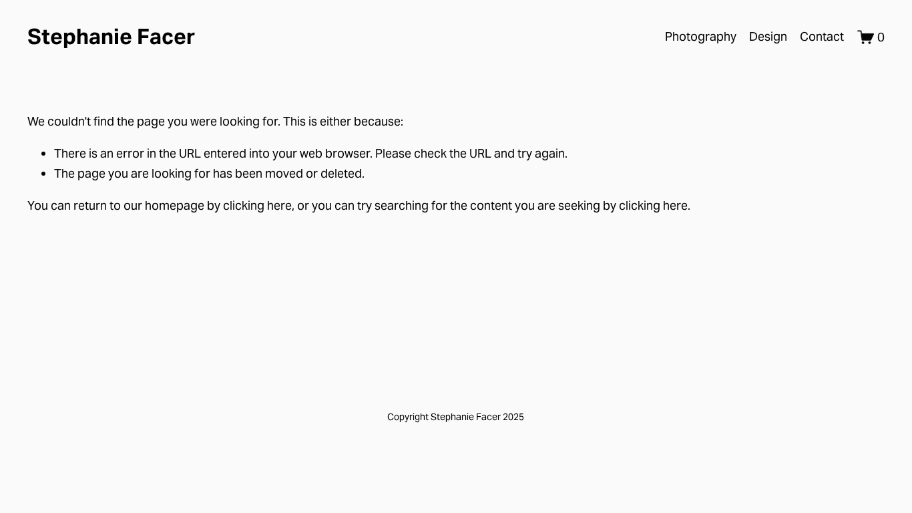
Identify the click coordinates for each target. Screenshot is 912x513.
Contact (822, 36)
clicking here (257, 205)
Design (768, 36)
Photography (700, 36)
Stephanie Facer (111, 36)
